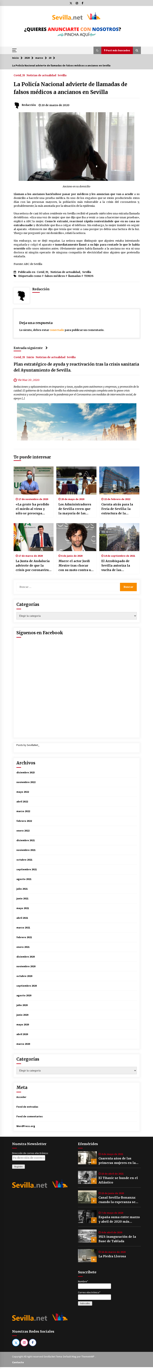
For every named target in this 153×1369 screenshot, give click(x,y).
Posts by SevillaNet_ (27, 745)
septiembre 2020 (26, 985)
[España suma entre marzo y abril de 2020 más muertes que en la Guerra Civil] (87, 1216)
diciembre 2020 (25, 956)
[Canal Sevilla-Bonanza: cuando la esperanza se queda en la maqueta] (87, 1196)
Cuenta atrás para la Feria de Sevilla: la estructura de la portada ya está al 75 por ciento (117, 508)
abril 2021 (22, 918)
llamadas (74, 276)
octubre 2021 (24, 859)
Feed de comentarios (29, 1116)
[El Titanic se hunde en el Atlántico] (87, 1177)
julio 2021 (22, 888)
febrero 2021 (24, 937)
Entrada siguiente (28, 348)
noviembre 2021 (25, 850)
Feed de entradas (27, 1106)
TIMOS (88, 276)
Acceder (21, 1097)
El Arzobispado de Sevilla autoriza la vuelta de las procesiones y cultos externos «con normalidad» (117, 565)
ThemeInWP (88, 1356)
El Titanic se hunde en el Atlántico (118, 1180)
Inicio (30, 357)
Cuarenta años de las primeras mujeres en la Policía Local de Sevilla (117, 1160)
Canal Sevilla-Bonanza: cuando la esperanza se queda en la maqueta (117, 1200)
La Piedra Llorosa (112, 1256)
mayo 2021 (22, 908)
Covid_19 (19, 75)
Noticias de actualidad (41, 75)
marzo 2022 (23, 811)
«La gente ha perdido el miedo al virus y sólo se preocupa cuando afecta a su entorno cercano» (32, 508)
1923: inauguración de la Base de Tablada (117, 1239)
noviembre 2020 (25, 966)
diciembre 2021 (25, 840)
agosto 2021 (23, 879)
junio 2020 (22, 1014)
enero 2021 (22, 947)
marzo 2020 (23, 1044)
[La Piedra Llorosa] (87, 1255)
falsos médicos (55, 276)
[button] (97, 50)
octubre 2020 (24, 976)
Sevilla (62, 75)
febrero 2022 (24, 821)
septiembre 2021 (26, 869)
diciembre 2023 (25, 772)
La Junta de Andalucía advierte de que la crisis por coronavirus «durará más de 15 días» (33, 565)
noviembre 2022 (25, 782)
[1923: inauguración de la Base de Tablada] (87, 1236)
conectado (57, 330)
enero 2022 (22, 830)
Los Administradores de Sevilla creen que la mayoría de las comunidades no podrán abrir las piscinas (74, 508)
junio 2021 (22, 898)
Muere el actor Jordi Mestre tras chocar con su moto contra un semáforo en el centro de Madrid (75, 565)
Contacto (18, 1362)
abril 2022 (22, 801)
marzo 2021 (23, 927)
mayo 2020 (22, 1024)
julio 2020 (22, 1005)
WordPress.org (25, 1126)
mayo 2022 (22, 791)
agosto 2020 (23, 995)
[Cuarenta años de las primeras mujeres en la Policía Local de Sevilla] (87, 1157)
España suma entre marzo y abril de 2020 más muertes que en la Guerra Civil (119, 1219)
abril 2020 (22, 1034)
